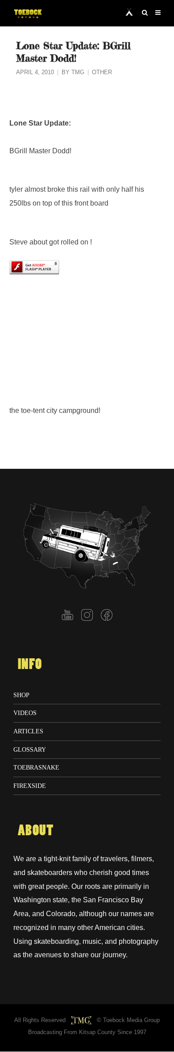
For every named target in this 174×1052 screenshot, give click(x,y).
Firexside (29, 785)
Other (102, 72)
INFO (30, 664)
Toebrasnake (36, 767)
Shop (21, 695)
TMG (77, 72)
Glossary (29, 749)
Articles (28, 731)
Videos (25, 712)
